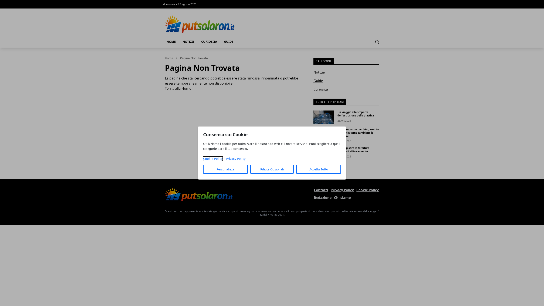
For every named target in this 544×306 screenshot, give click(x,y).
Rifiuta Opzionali (272, 169)
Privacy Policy (235, 159)
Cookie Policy (212, 159)
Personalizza (225, 169)
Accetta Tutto (318, 169)
